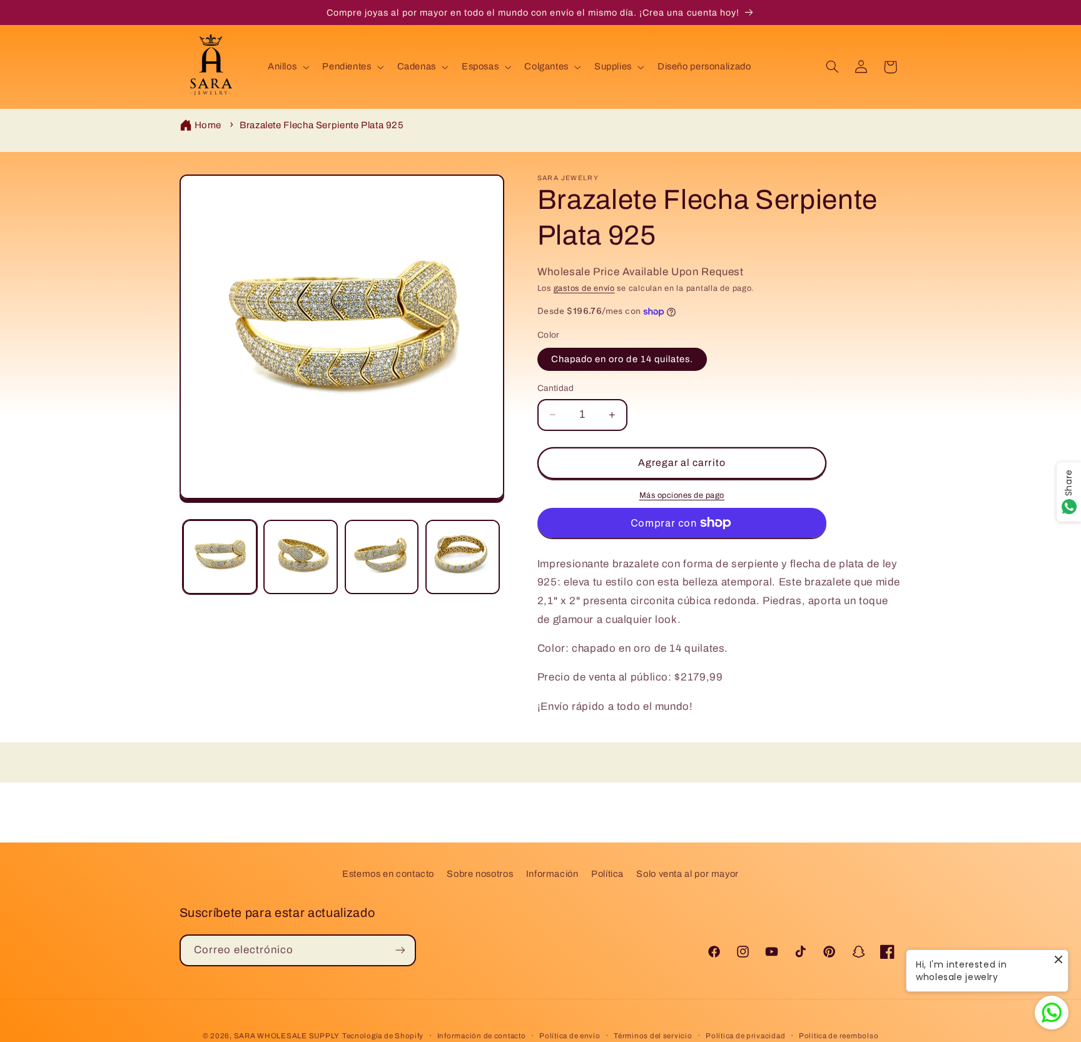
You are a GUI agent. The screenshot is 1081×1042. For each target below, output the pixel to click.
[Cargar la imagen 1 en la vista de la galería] (220, 557)
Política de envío (570, 1035)
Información (552, 873)
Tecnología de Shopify (383, 1035)
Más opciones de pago (682, 495)
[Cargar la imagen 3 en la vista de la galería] (382, 557)
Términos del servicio (653, 1035)
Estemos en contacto (388, 873)
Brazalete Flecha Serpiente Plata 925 (322, 125)
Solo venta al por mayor (687, 873)
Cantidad (555, 388)
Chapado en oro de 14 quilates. (622, 359)
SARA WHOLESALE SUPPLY (287, 1035)
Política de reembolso (838, 1035)
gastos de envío (584, 288)
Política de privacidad (745, 1035)
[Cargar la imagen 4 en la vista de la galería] (462, 557)
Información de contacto (481, 1035)
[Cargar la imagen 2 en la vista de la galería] (300, 557)
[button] (287, 67)
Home (208, 125)
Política (607, 873)
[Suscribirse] (399, 950)
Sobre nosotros (480, 873)
